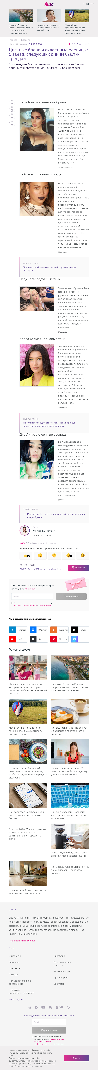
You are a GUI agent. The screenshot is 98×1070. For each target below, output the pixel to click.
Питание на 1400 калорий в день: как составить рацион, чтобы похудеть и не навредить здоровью (28, 772)
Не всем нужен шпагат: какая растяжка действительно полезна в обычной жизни (20, 29)
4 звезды (77, 44)
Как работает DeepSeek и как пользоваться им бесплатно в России (26, 815)
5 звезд (80, 44)
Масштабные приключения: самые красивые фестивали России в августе (25, 731)
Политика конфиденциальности (22, 991)
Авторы (13, 974)
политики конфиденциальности (25, 605)
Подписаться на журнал (22, 940)
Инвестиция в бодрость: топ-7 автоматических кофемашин (69, 854)
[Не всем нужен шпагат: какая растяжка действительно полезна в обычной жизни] (21, 15)
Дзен (40, 639)
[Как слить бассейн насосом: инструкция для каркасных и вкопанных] (70, 795)
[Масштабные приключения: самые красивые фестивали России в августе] (28, 711)
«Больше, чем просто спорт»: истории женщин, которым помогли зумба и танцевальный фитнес (77, 29)
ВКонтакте (43, 630)
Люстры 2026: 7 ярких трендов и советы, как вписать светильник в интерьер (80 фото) (27, 833)
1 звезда (69, 44)
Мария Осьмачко (18, 44)
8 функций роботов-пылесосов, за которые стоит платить (27, 891)
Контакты (15, 968)
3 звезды (75, 44)
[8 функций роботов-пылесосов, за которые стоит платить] (28, 873)
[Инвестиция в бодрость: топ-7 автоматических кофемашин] (70, 836)
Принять (76, 1058)
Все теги (58, 983)
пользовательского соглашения (69, 603)
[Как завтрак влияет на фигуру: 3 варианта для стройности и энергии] (70, 711)
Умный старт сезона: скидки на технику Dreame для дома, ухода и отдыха (48, 29)
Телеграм (22, 630)
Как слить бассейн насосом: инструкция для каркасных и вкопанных (68, 815)
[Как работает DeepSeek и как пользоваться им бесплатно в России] (28, 795)
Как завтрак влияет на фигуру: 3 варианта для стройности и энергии (69, 731)
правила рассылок (45, 605)
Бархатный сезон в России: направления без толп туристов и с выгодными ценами (70, 687)
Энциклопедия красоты (62, 963)
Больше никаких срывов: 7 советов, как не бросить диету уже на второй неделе (69, 771)
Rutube (83, 630)
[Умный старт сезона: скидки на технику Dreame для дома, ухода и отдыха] (49, 15)
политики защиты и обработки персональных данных (32, 1064)
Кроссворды (60, 977)
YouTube (21, 639)
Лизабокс (59, 956)
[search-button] (83, 4)
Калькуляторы (62, 971)
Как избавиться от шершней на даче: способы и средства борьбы (70, 870)
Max (82, 639)
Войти (90, 3)
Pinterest (63, 639)
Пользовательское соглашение (20, 982)
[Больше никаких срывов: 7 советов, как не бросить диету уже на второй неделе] (70, 752)
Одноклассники (64, 630)
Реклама (14, 962)
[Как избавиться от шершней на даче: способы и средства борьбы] (70, 862)
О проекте (15, 956)
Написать (80, 567)
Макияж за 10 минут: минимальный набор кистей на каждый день (56, 516)
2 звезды (72, 44)
